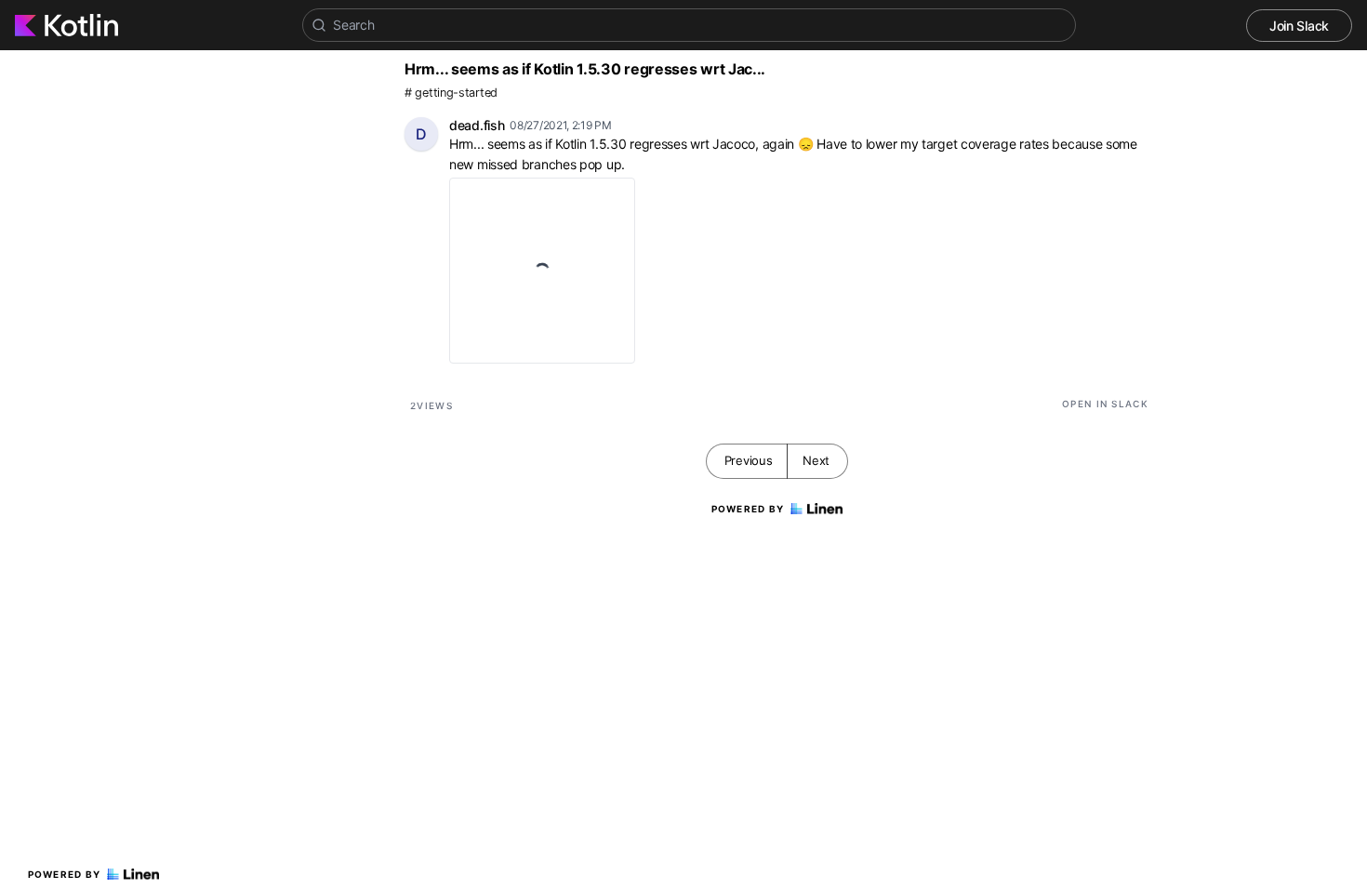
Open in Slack (1105, 403)
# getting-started (451, 93)
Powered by (64, 874)
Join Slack (1299, 25)
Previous (748, 460)
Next (816, 460)
